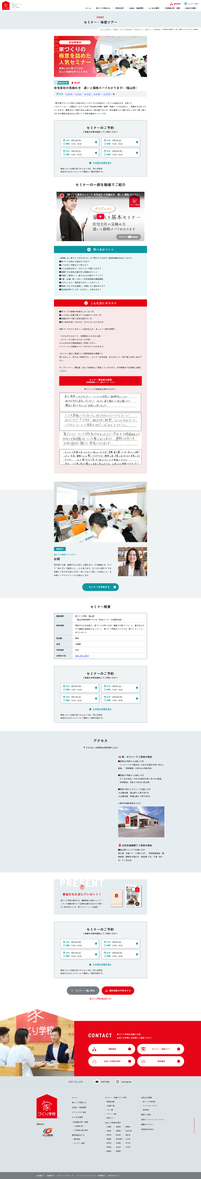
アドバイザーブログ (150, 1106)
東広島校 (119, 1139)
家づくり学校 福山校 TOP (100, 998)
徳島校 (118, 1151)
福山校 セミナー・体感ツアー (143, 29)
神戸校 (109, 1135)
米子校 (128, 1143)
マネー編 (110, 1110)
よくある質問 (77, 1117)
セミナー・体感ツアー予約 (115, 1097)
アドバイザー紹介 (79, 1112)
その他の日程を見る (102, 162)
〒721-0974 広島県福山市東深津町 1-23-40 (102, 747)
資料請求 (146, 1110)
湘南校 (118, 1127)
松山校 (118, 1147)
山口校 (128, 1139)
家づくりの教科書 (149, 1101)
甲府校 (109, 1131)
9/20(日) (97, 94)
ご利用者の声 (78, 1126)
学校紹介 (115, 29)
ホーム (74, 1097)
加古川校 (129, 1131)
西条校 (109, 1151)
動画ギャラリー (147, 1124)
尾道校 (109, 1139)
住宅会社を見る (147, 1129)
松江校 (109, 1143)
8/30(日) (69, 94)
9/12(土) (87, 94)
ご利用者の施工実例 (81, 1130)
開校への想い (146, 1114)
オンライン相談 (79, 1143)
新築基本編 (157, 29)
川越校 (109, 1127)
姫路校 (118, 1131)
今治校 (128, 1147)
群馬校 (128, 1127)
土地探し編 (110, 1106)
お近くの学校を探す (113, 1122)
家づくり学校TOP (105, 29)
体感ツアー (110, 1118)
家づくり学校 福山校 (126, 29)
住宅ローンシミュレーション (152, 1119)
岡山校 (118, 1135)
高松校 (109, 1147)
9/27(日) (107, 94)
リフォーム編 (111, 1114)
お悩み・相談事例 (79, 1107)
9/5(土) (78, 94)
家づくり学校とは (79, 1102)
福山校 (128, 1135)
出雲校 (118, 1143)
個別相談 (77, 1139)
